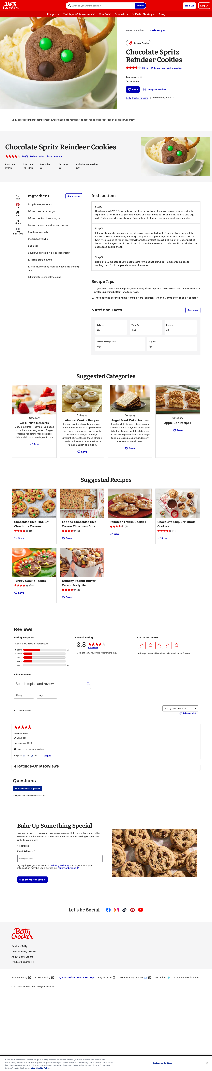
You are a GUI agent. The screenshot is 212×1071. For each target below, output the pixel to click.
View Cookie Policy (40, 1068)
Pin (17, 207)
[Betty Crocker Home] (11, 5)
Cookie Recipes (157, 30)
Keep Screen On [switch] (18, 233)
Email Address (26, 851)
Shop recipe (73, 196)
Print (18, 215)
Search (140, 5)
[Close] (207, 1063)
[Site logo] (24, 934)
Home (129, 30)
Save (135, 89)
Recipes (140, 30)
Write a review (158, 68)
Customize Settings (162, 1063)
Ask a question (174, 68)
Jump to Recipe (156, 89)
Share (18, 223)
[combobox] (102, 5)
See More (192, 310)
